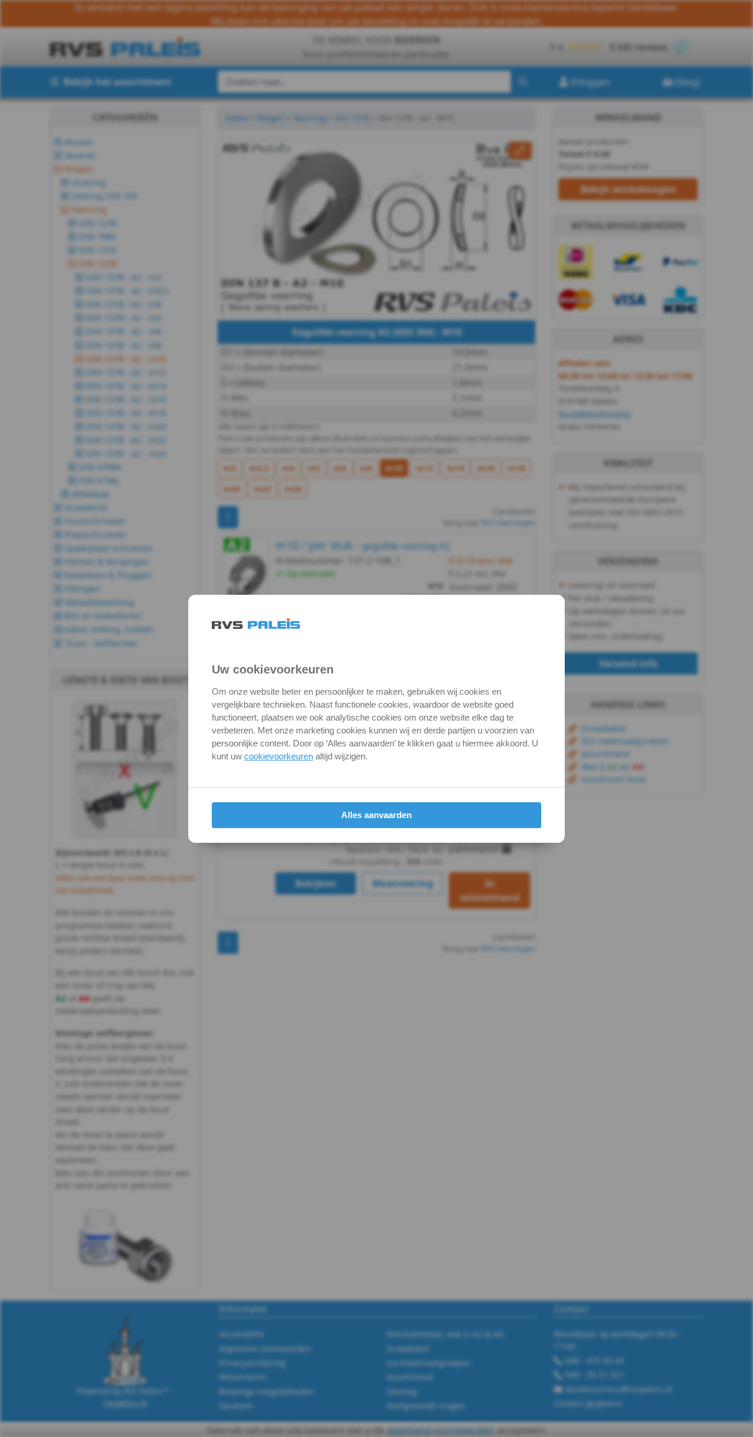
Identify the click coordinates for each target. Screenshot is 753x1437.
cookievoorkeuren (278, 756)
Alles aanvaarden (376, 815)
